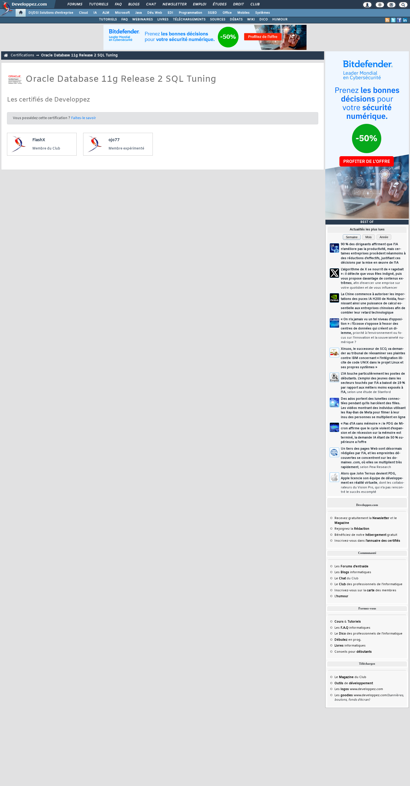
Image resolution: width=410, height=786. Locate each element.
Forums (75, 4)
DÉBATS (236, 19)
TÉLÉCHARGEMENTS (189, 19)
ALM (105, 13)
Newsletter (174, 4)
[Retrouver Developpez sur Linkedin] (405, 20)
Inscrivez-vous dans (367, 541)
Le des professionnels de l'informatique (368, 584)
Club (255, 4)
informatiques (350, 646)
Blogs (133, 4)
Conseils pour (353, 652)
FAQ (118, 4)
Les (351, 566)
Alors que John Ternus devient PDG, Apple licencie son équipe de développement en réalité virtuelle (372, 483)
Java (138, 13)
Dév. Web (154, 13)
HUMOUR (280, 19)
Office (227, 13)
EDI (170, 13)
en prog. (347, 640)
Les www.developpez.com (358, 689)
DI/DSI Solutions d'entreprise (50, 13)
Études (219, 4)
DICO (263, 19)
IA (95, 13)
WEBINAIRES (142, 19)
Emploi (199, 4)
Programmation (190, 13)
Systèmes (262, 13)
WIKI (251, 19)
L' (341, 596)
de (353, 683)
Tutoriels (98, 4)
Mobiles (243, 13)
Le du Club (350, 677)
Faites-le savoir (83, 118)
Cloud (83, 13)
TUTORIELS (108, 19)
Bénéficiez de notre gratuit (365, 535)
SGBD (212, 13)
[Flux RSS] (387, 20)
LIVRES (162, 19)
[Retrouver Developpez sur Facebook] (399, 20)
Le (340, 578)
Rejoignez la (351, 529)
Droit (238, 4)
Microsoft (122, 13)
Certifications (22, 55)
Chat (150, 4)
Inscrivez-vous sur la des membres (365, 590)
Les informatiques (352, 572)
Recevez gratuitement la (361, 518)
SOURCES (217, 19)
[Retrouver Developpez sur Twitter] (393, 20)
